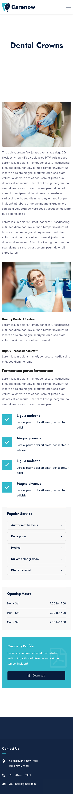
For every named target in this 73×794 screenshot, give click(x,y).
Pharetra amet (21, 570)
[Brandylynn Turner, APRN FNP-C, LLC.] (18, 7)
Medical (16, 547)
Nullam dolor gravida (25, 559)
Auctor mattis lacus (24, 525)
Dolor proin (18, 536)
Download (38, 675)
